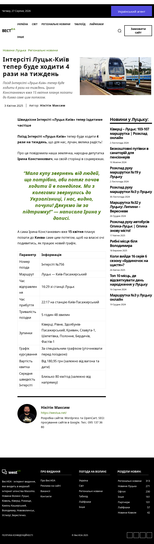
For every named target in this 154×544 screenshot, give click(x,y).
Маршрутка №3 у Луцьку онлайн (131, 297)
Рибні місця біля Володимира (123, 243)
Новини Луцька (14, 50)
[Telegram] (54, 432)
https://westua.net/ (54, 413)
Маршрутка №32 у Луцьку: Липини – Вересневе (125, 206)
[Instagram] (48, 432)
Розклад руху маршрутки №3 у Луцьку (131, 189)
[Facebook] (42, 432)
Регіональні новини (43, 50)
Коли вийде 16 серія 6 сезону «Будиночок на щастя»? (129, 260)
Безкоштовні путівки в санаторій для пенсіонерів (129, 152)
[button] (119, 31)
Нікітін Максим (52, 105)
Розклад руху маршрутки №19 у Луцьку (125, 172)
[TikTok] (59, 432)
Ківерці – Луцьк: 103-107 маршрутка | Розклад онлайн (129, 133)
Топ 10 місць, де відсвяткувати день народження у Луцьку (128, 280)
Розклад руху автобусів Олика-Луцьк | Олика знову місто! (129, 226)
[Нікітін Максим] (27, 420)
